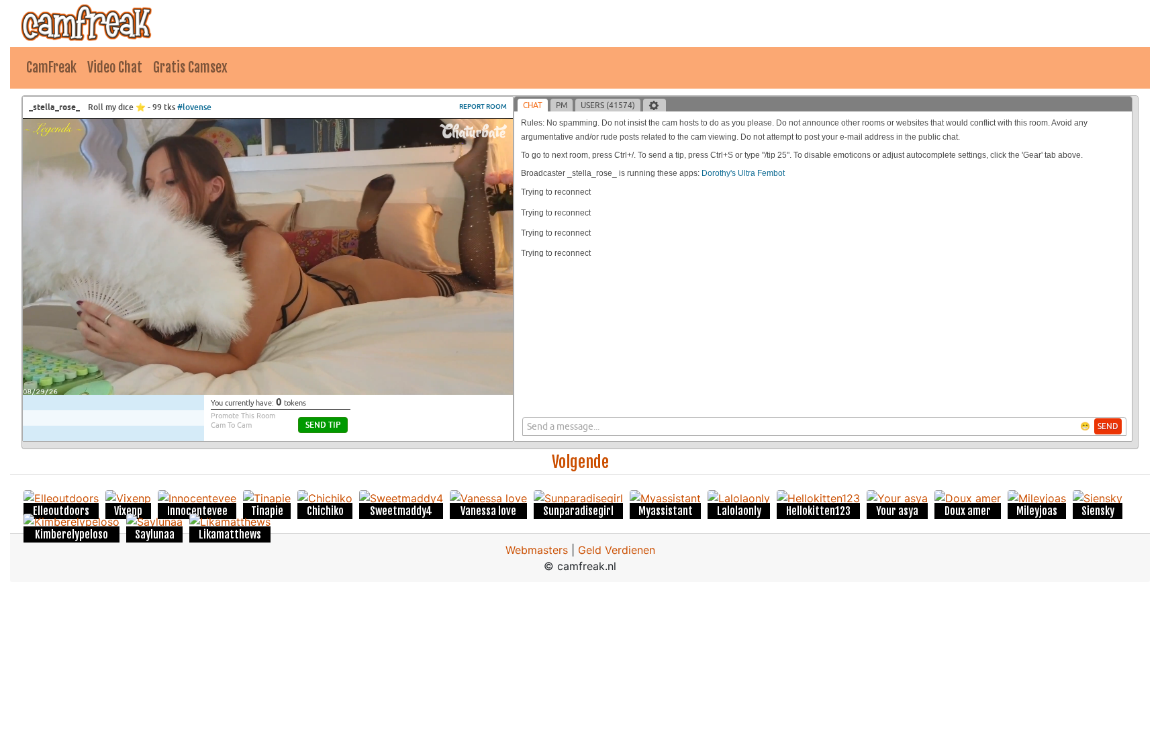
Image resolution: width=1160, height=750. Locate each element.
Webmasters (536, 550)
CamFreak (51, 67)
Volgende (580, 462)
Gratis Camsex (190, 67)
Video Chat (114, 67)
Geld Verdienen (616, 550)
